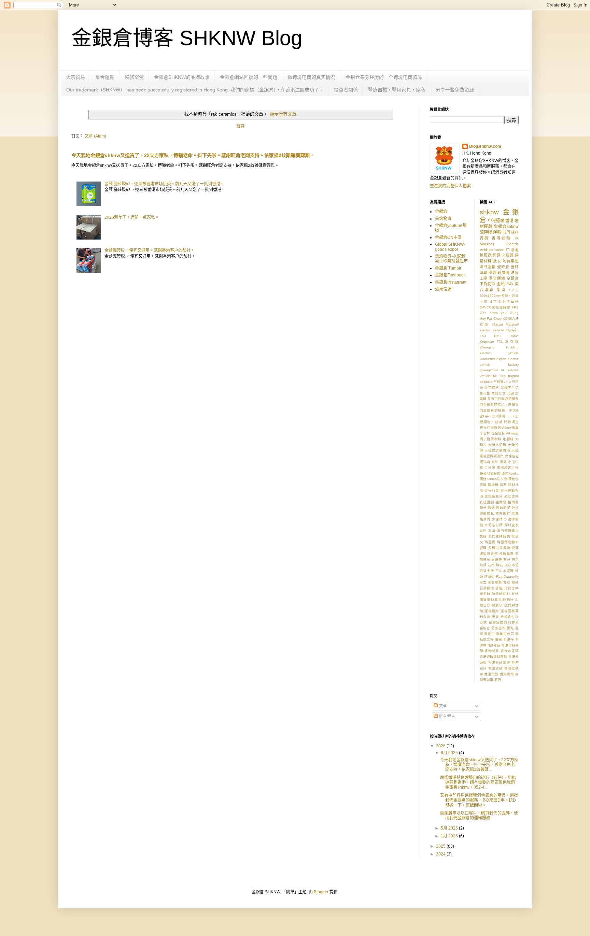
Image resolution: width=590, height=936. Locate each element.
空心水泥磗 (504, 571)
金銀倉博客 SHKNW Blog (186, 38)
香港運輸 (501, 238)
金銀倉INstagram (450, 282)
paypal (513, 376)
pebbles (486, 382)
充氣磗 (508, 255)
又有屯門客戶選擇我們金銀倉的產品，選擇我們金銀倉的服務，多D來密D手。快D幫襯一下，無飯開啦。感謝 (499, 410)
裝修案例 (134, 77)
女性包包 (512, 456)
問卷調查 (511, 422)
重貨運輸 (497, 278)
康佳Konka (510, 473)
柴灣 (515, 513)
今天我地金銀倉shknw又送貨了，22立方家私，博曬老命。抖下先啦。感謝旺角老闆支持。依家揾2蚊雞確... (479, 765)
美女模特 (495, 582)
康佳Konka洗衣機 (493, 479)
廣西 (503, 485)
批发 (497, 261)
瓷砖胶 (503, 267)
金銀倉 (441, 211)
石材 (491, 565)
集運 (502, 290)
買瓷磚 (485, 593)
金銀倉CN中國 (448, 237)
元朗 (510, 393)
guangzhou (489, 370)
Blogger (321, 892)
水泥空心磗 (493, 525)
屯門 (506, 232)
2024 (441, 854)
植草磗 (485, 519)
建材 (515, 232)
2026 (441, 746)
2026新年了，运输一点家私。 (131, 217)
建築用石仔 (493, 496)
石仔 (506, 559)
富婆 (503, 462)
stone (499, 250)
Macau (497, 324)
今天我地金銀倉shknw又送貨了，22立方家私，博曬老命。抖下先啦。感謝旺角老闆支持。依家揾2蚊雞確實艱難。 (193, 155)
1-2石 (514, 290)
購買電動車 (489, 599)
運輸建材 (491, 611)
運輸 (497, 232)
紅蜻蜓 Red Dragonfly (501, 576)
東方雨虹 (502, 513)
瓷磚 (483, 548)
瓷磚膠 (486, 232)
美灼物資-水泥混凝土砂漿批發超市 (451, 258)
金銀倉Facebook (450, 275)
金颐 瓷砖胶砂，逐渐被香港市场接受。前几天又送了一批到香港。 (164, 184)
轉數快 (497, 605)
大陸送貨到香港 (497, 450)
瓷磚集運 (506, 554)
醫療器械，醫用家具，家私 (396, 89)
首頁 (240, 126)
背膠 (506, 582)
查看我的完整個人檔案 (450, 186)
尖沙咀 (489, 468)
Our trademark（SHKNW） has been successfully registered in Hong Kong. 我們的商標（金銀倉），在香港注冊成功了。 (195, 89)
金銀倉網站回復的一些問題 (248, 77)
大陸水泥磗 (497, 445)
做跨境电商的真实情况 (311, 77)
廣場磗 (493, 485)
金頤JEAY (505, 284)
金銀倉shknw (506, 226)
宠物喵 (485, 462)
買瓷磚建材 (501, 593)
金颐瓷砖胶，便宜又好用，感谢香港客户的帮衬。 (149, 250)
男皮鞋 (496, 559)
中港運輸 (496, 220)
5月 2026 (450, 828)
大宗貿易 (75, 77)
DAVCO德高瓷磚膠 (495, 307)
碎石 (499, 565)
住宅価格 (491, 387)
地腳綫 (508, 439)
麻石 (497, 679)
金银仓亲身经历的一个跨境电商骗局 (384, 77)
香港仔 (508, 640)
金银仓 (485, 628)
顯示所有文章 (283, 114)
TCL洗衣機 (508, 341)
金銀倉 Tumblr (448, 268)
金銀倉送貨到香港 (504, 622)
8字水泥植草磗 (504, 301)
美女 (483, 582)
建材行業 (491, 490)
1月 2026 (450, 836)
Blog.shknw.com (485, 146)
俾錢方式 (498, 393)
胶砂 (515, 582)
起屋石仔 (506, 599)
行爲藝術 (487, 588)
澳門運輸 (488, 267)
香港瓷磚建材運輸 (493, 657)
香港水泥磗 (510, 651)
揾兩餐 (500, 502)
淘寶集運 (511, 261)
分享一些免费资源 (455, 89)
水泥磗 (497, 519)
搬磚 (491, 507)
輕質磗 (504, 273)
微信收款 (511, 496)
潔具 (492, 531)
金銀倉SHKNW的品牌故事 (182, 77)
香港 (509, 220)
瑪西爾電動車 (508, 542)
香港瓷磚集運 (499, 662)
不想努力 (500, 382)
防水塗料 (498, 628)
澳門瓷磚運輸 (499, 536)
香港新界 (491, 651)
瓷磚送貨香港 (499, 548)
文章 (442, 706)
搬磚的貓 (503, 507)
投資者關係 (346, 89)
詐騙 (499, 588)
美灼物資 (443, 218)
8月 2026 (450, 752)
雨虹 (510, 628)
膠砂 (492, 273)
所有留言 (446, 716)
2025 (441, 846)
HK (516, 238)
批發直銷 (487, 502)
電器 (498, 640)
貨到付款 (511, 588)
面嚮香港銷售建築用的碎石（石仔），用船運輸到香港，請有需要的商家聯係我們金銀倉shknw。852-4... (478, 782)
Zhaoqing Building (499, 347)
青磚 (485, 238)
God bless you (493, 313)
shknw (489, 212)
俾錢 (497, 255)
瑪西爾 (489, 542)
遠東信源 (443, 289)
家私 (494, 462)
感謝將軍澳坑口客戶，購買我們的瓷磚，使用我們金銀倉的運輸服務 (479, 815)
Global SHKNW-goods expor (450, 246)
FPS (515, 307)
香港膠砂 (495, 668)
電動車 (489, 634)
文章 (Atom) (95, 136)
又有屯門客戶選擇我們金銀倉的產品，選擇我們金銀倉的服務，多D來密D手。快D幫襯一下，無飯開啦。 (479, 800)
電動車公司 (505, 634)
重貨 (496, 617)
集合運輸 (104, 77)
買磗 (515, 593)
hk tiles (499, 376)
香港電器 (491, 674)
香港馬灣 (507, 674)
